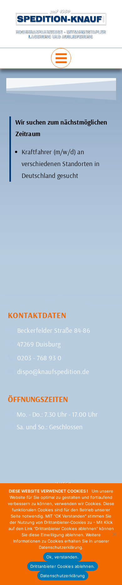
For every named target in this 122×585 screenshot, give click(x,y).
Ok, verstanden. (62, 556)
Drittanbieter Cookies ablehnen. (62, 566)
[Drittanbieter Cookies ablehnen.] (114, 534)
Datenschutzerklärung (62, 575)
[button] (61, 58)
